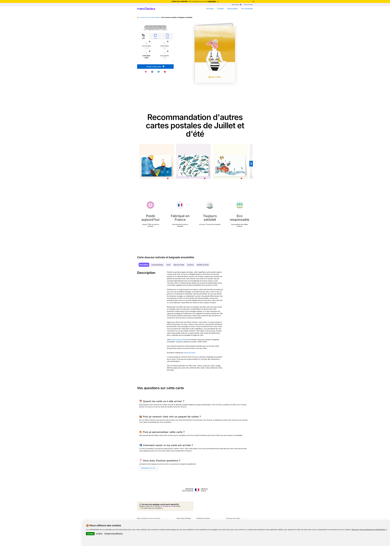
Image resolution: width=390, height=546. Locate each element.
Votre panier (232, 9)
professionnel (248, 4)
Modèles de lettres (203, 518)
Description (144, 265)
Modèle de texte (203, 265)
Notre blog (180, 518)
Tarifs (168, 265)
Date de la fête (179, 265)
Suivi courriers (155, 518)
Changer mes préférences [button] (114, 534)
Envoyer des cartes (233, 518)
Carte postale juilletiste (153, 17)
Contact (220, 9)
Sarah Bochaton (189, 353)
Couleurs (190, 265)
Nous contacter (142, 518)
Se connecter (247, 9)
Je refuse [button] (99, 534)
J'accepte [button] (90, 534)
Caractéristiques (157, 265)
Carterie (142, 17)
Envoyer (210, 9)
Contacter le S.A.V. (148, 468)
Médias (188, 518)
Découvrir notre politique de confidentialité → (369, 530)
